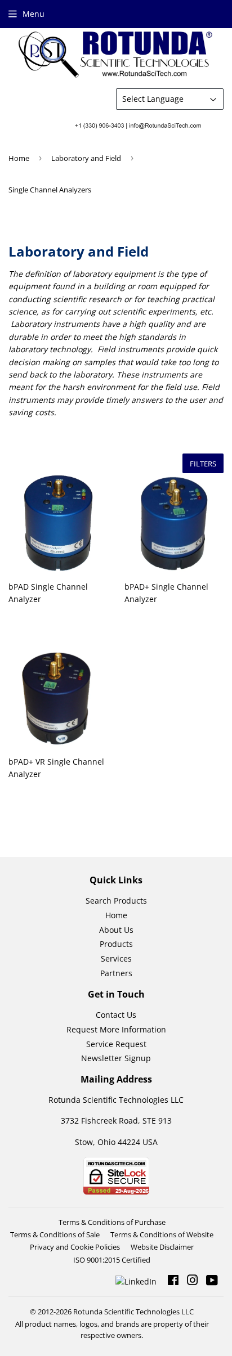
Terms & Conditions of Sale (55, 1234)
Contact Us (116, 1014)
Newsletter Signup (116, 1058)
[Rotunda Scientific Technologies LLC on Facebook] (173, 1281)
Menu (33, 13)
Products (116, 944)
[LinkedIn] (137, 1281)
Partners (116, 973)
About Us (116, 929)
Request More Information (116, 1029)
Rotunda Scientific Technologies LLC (133, 1311)
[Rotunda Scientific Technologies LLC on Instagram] (192, 1281)
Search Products (116, 900)
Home (18, 158)
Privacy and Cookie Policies (75, 1247)
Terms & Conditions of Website (161, 1234)
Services (116, 958)
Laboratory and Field (86, 158)
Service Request (116, 1044)
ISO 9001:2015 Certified (111, 1260)
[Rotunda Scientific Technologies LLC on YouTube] (212, 1281)
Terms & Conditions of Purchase (112, 1222)
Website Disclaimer (162, 1247)
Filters (203, 464)
